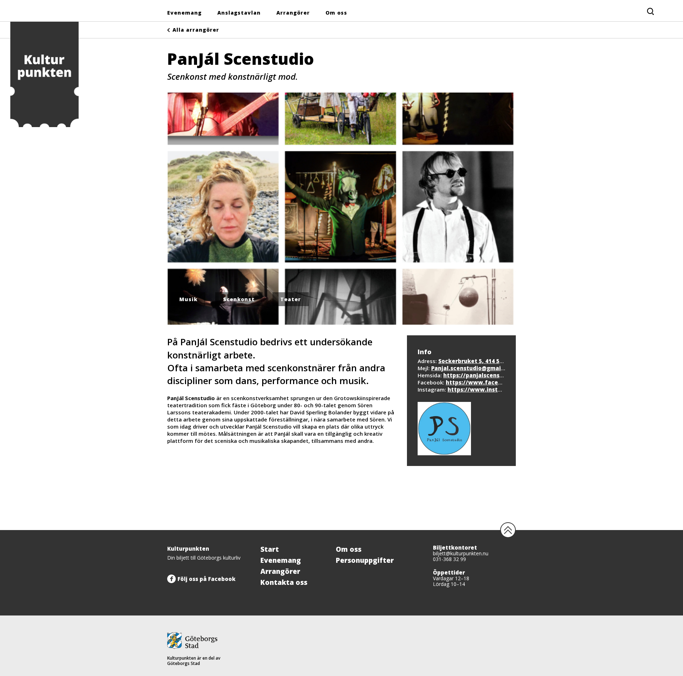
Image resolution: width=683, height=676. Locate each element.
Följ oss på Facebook (206, 578)
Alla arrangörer (196, 29)
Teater (290, 299)
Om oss (336, 12)
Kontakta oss (283, 582)
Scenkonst (239, 299)
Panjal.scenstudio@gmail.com (474, 368)
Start (269, 549)
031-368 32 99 (449, 559)
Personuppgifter (365, 560)
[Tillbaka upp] (508, 530)
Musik (188, 299)
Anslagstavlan (239, 12)
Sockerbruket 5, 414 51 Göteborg (484, 361)
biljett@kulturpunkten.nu (460, 553)
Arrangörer (293, 12)
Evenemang (184, 12)
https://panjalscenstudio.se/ (484, 375)
